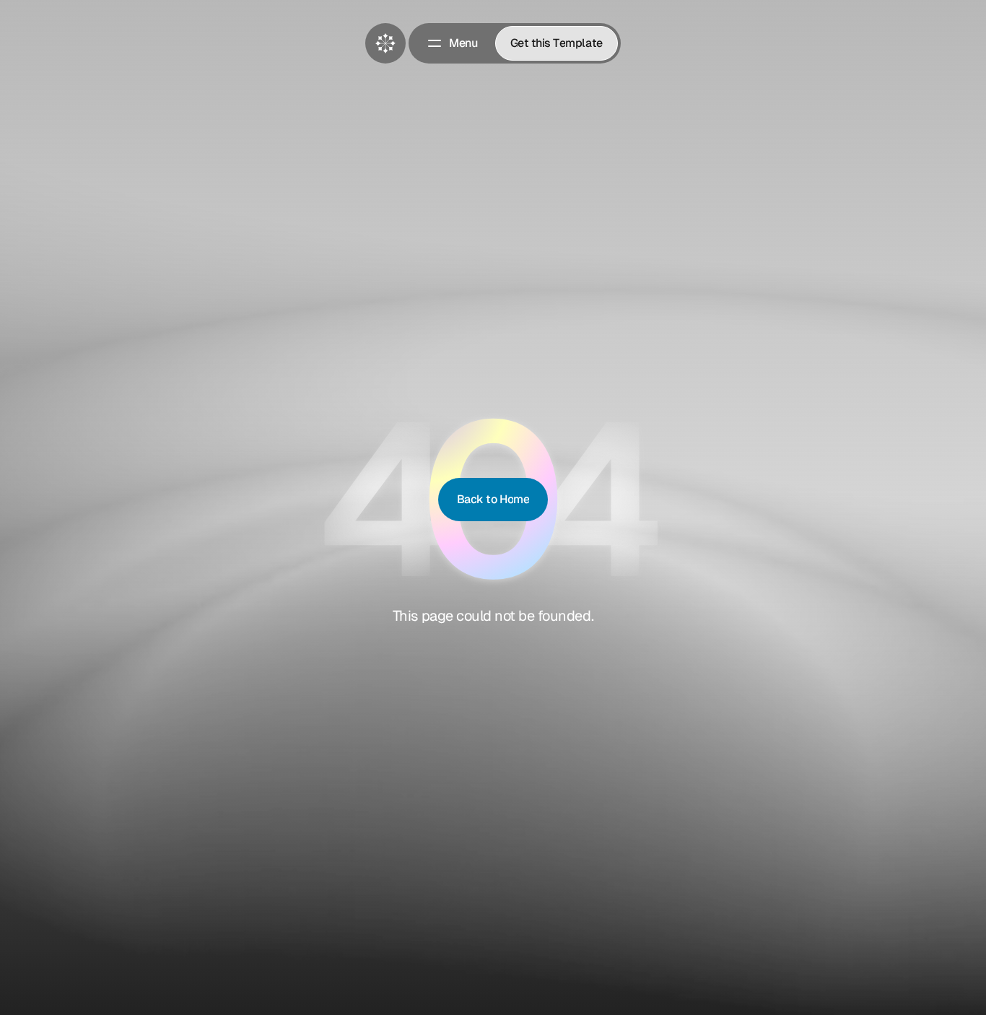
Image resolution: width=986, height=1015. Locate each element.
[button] (451, 43)
